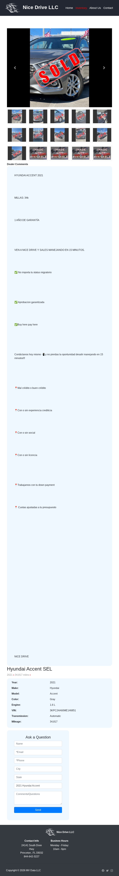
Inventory (81, 7)
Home (69, 7)
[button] (15, 67)
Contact (108, 7)
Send (38, 810)
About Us (95, 7)
